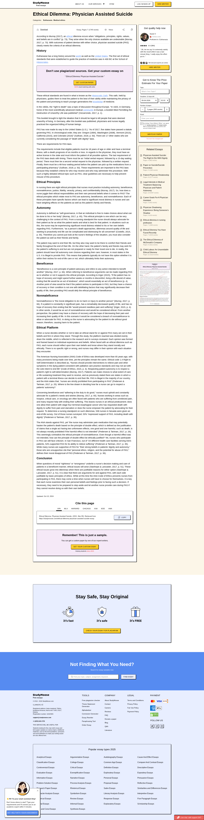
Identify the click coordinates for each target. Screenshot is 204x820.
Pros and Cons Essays (46, 809)
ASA (96, 509)
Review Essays (76, 799)
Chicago (87, 509)
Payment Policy (133, 712)
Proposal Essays (111, 783)
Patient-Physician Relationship (156, 175)
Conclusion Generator (90, 714)
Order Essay (86, 725)
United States (101, 56)
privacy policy (163, 125)
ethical (69, 36)
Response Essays (111, 799)
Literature (108, 730)
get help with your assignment (22, 813)
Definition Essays (111, 767)
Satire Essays (109, 788)
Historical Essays (44, 799)
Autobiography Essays (113, 757)
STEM (111, 4)
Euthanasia (47, 20)
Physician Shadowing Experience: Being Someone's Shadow (156, 210)
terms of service (151, 125)
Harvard (75, 509)
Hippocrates (42, 62)
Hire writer (154, 67)
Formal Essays (43, 804)
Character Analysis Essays (48, 793)
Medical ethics (59, 20)
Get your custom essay (84, 547)
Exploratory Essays (112, 773)
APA (59, 509)
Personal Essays (111, 778)
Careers (108, 708)
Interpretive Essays (145, 793)
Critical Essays (76, 767)
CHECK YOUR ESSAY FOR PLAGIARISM (102, 631)
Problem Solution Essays (47, 783)
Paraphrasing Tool (89, 721)
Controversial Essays (45, 767)
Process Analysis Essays (80, 783)
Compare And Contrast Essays (150, 762)
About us (79, 4)
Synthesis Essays (77, 809)
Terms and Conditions (135, 700)
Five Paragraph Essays (147, 799)
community (88, 110)
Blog (106, 723)
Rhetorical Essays (77, 788)
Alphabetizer (86, 710)
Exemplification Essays (80, 773)
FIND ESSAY (128, 677)
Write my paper (154, 134)
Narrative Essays (77, 778)
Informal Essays (77, 804)
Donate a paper (110, 719)
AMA (110, 509)
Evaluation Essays (44, 773)
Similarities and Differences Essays (152, 788)
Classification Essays (46, 762)
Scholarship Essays (145, 804)
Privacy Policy (132, 704)
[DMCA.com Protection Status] (154, 715)
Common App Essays (113, 762)
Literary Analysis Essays (114, 793)
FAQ (106, 715)
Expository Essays (145, 773)
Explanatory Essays (112, 804)
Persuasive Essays (145, 778)
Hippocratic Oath (100, 95)
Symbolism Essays (78, 793)
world (78, 56)
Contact (107, 704)
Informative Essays (44, 778)
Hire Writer (163, 4)
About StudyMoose (112, 700)
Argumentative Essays (79, 757)
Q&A (106, 726)
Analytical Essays (44, 757)
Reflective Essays (144, 783)
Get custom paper (85, 82)
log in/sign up (143, 4)
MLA (66, 509)
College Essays (76, 762)
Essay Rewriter (87, 718)
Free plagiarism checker (91, 700)
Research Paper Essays (47, 788)
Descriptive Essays (145, 767)
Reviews (108, 712)
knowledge (98, 102)
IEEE (103, 509)
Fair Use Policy (133, 708)
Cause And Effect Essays (148, 757)
